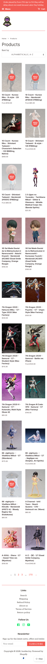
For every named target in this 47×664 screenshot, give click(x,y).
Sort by (5, 50)
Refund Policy (23, 602)
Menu (7, 9)
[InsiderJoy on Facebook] (18, 625)
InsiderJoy (26, 651)
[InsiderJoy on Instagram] (23, 625)
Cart (43, 9)
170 (31, 574)
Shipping (23, 599)
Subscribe (36, 644)
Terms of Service (23, 609)
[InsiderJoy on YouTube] (28, 625)
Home (4, 39)
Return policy (23, 612)
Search (23, 595)
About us (23, 606)
